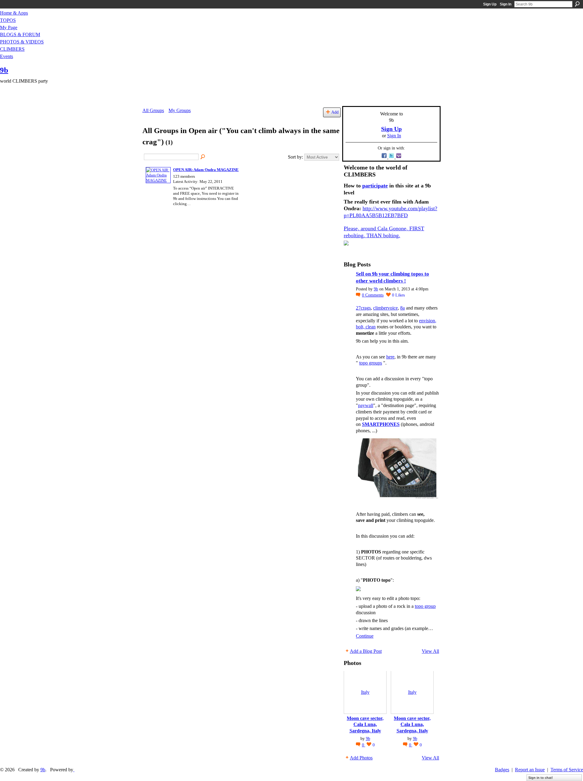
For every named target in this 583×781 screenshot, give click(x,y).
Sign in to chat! (540, 777)
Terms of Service (567, 769)
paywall (365, 405)
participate (375, 186)
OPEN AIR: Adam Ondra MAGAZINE (206, 169)
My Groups (180, 110)
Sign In (505, 4)
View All (430, 651)
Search (577, 4)
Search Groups (203, 157)
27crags (363, 307)
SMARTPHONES (381, 424)
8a (402, 307)
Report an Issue (530, 769)
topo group (425, 606)
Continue (364, 636)
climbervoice (385, 307)
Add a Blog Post (366, 651)
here (390, 356)
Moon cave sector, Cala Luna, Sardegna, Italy (365, 725)
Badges (502, 769)
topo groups (370, 362)
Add (335, 112)
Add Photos (361, 757)
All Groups (153, 110)
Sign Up (489, 4)
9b (4, 70)
